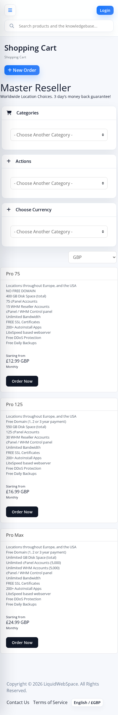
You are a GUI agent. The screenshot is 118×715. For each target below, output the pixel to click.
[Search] (12, 25)
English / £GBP (87, 702)
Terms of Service (50, 702)
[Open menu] (10, 10)
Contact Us (18, 702)
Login (105, 10)
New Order (24, 70)
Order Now (22, 381)
